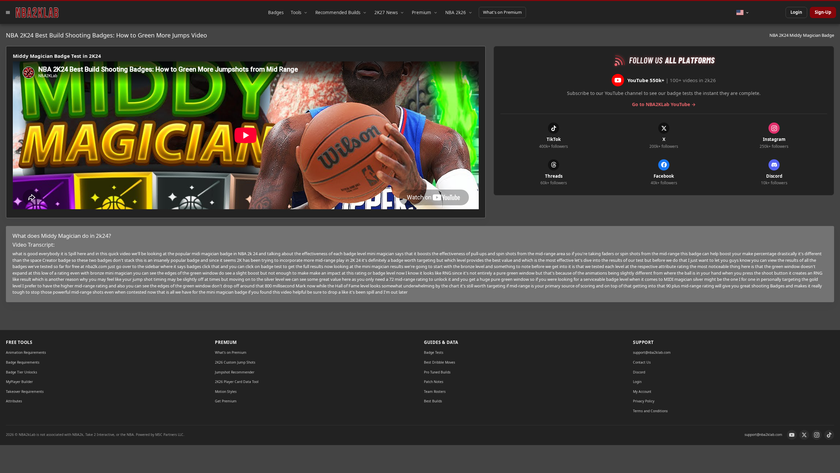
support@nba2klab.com (652, 352)
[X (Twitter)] (804, 435)
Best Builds (433, 401)
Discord (639, 372)
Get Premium (226, 401)
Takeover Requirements (25, 391)
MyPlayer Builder (19, 381)
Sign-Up (823, 12)
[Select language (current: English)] (742, 12)
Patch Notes (433, 381)
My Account (642, 391)
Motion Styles (226, 391)
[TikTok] (829, 435)
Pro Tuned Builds (437, 372)
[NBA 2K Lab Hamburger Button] (8, 12)
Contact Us (642, 362)
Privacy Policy (643, 401)
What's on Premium (502, 12)
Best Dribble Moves (439, 362)
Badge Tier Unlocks (21, 372)
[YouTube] (792, 435)
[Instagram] (817, 435)
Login (796, 12)
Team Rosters (435, 391)
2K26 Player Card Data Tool (237, 381)
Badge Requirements (22, 362)
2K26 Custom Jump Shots (235, 362)
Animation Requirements (26, 352)
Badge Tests (433, 352)
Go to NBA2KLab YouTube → (664, 104)
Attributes (14, 401)
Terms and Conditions (650, 411)
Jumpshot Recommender (234, 372)
